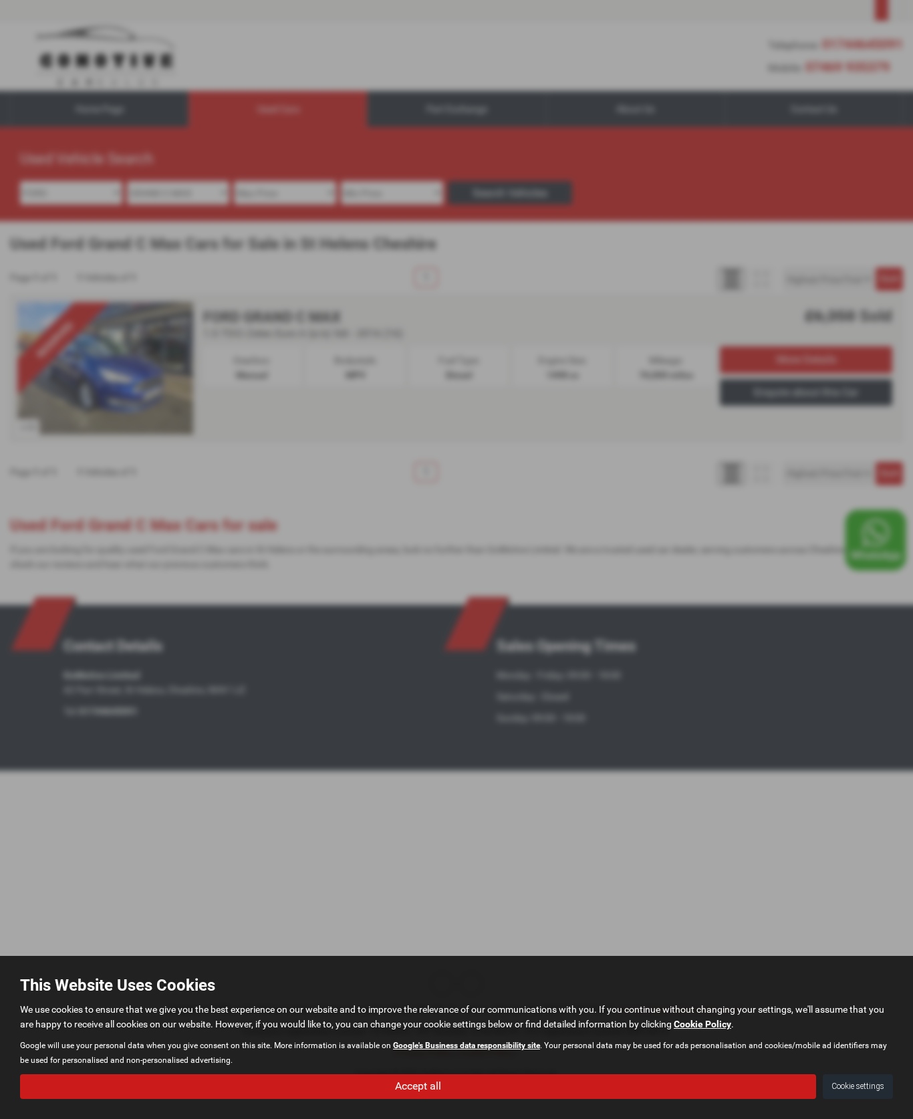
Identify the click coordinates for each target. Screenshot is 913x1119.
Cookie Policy (702, 1024)
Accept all (418, 1086)
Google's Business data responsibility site (466, 1045)
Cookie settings (857, 1086)
